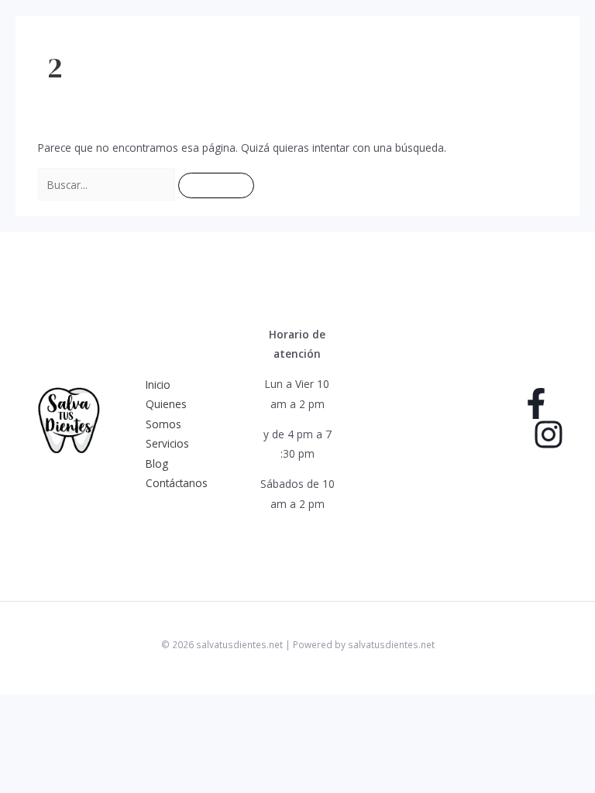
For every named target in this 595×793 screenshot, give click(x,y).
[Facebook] (536, 403)
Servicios (167, 443)
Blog (157, 463)
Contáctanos (177, 482)
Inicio (158, 384)
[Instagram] (548, 434)
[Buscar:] (108, 184)
